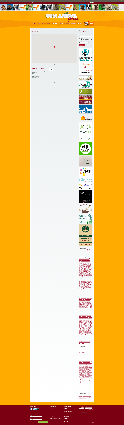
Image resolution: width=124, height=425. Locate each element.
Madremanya (85, 289)
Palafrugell (88, 296)
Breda (83, 257)
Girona (89, 276)
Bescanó (89, 253)
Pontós (84, 303)
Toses (80, 334)
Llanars (90, 287)
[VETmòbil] (85, 109)
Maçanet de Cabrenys (84, 291)
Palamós (80, 297)
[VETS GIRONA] (85, 172)
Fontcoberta (87, 274)
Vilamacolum (86, 341)
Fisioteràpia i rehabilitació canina (83, 366)
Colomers (89, 266)
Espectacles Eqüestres (86, 365)
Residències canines (81, 382)
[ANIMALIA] (85, 99)
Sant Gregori (84, 316)
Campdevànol (88, 260)
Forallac (90, 274)
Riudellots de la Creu (85, 307)
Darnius (82, 269)
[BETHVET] (85, 84)
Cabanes (86, 258)
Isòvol (89, 278)
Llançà (80, 288)
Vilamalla (89, 341)
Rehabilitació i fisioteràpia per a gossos (84, 380)
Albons (80, 250)
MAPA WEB (66, 418)
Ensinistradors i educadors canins (87, 363)
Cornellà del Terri (82, 267)
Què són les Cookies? (88, 0)
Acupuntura (51, 408)
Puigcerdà (81, 304)
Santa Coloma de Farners (87, 326)
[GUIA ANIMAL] (62, 21)
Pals (85, 299)
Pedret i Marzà (88, 300)
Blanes (84, 254)
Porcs (87, 397)
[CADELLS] (85, 186)
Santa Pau (83, 328)
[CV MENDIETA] (85, 219)
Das (84, 269)
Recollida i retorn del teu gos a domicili (84, 379)
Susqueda (80, 331)
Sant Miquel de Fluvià (86, 324)
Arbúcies (88, 250)
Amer (84, 250)
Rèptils (86, 398)
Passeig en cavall (52, 411)
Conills (88, 394)
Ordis (81, 296)
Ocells (82, 397)
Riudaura (80, 307)
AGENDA (61, 23)
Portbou (89, 303)
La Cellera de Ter (83, 282)
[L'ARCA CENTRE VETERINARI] (85, 161)
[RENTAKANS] (85, 208)
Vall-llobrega (87, 335)
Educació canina (81, 363)
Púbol (84, 304)
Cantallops (80, 263)
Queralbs (88, 304)
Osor (85, 296)
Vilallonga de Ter (81, 341)
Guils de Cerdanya (87, 277)
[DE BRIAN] (85, 118)
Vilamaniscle (81, 342)
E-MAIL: (31, 418)
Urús (84, 335)
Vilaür (87, 342)
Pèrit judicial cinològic (87, 378)
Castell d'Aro (81, 264)
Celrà (87, 265)
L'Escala (88, 279)
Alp (82, 250)
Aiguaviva (85, 249)
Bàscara (90, 257)
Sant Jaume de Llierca (85, 317)
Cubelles (80, 269)
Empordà (80, 271)
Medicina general (89, 370)
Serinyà (91, 329)
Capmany (84, 263)
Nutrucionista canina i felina (86, 372)
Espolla (80, 272)
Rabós (91, 304)
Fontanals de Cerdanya (86, 273)
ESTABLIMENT (81, 38)
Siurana (90, 330)
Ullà (90, 334)
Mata (79, 291)
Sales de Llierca (85, 309)
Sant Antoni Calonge (82, 311)
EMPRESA (79, 23)
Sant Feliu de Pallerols (85, 315)
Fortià (87, 275)
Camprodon (81, 262)
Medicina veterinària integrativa (83, 371)
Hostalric (86, 278)
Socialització (86, 385)
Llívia (82, 289)
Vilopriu (83, 343)
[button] (54, 47)
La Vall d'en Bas (87, 284)
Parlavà (83, 300)
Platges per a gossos (81, 375)
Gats (84, 396)
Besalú (86, 253)
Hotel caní (88, 369)
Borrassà (80, 257)
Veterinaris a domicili (53, 416)
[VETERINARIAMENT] (85, 78)
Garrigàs (84, 276)
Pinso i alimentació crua (87, 374)
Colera (86, 266)
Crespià (89, 267)
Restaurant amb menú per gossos (54, 421)
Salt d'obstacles (83, 383)
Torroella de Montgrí (85, 333)
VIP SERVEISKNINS (38, 68)
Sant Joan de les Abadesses (87, 318)
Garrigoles (90, 275)
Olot (80, 296)
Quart (85, 304)
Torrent (84, 332)
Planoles (80, 302)
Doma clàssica (88, 362)
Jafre (90, 278)
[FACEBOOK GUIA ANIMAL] (31, 409)
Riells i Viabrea (81, 306)
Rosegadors (83, 398)
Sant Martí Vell (81, 322)
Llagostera (83, 287)
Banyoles (84, 252)
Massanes (90, 290)
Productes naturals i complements (83, 376)
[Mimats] (85, 196)
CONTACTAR (58, 25)
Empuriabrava (84, 271)
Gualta (83, 277)
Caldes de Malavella (82, 259)
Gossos (87, 396)
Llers (82, 288)
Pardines (87, 299)
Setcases (84, 330)
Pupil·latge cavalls (81, 378)
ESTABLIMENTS (36, 23)
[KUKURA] (85, 180)
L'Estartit (81, 281)
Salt (88, 309)
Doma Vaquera (84, 362)
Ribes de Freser (84, 305)
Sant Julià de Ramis (82, 320)
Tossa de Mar (84, 334)
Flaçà (88, 272)
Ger (86, 276)
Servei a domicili (87, 383)
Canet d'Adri (88, 262)
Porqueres (86, 303)
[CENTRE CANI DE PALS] (85, 235)
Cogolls (84, 266)
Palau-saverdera (83, 298)
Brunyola (85, 257)
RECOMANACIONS (46, 23)
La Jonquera (88, 282)
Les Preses (84, 286)
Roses (87, 308)
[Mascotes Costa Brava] (85, 55)
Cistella (81, 266)
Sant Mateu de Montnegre (83, 323)
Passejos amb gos (83, 373)
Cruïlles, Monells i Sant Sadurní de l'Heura (85, 268)
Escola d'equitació (81, 364)
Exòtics (80, 396)
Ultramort (80, 335)
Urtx (83, 335)
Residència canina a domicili (87, 381)
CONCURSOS (67, 23)
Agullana (81, 249)
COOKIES (66, 421)
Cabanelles (82, 258)
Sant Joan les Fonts (82, 319)
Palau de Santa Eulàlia (85, 297)
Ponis (85, 397)
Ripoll (85, 306)
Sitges (88, 330)
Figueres (86, 272)
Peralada (80, 301)
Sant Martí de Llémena (88, 322)
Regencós (80, 305)
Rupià (90, 308)
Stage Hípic (89, 385)
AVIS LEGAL (66, 420)
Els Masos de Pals (88, 270)
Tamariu (83, 331)
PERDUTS (73, 23)
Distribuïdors (80, 362)
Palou (83, 299)
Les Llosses (86, 285)
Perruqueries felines (81, 374)
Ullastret (88, 334)
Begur (89, 252)
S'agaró (80, 309)
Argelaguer (84, 251)
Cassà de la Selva (88, 263)
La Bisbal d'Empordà (86, 281)
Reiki (90, 380)
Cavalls (86, 394)
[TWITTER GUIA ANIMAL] (34, 409)
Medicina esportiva (83, 370)
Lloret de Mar (87, 288)
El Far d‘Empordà (88, 269)
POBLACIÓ (81, 35)
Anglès (86, 250)
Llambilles (87, 287)
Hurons (90, 396)
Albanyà (88, 249)
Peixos (84, 397)
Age (79, 249)
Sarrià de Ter (88, 328)
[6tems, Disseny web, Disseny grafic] (93, 422)
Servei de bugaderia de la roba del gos (55, 418)
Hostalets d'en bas (81, 278)
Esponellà (82, 272)
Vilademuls (80, 340)
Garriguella (81, 276)
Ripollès (87, 306)
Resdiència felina (81, 381)
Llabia (87, 286)
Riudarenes (90, 306)
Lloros (80, 397)
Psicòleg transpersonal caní (88, 377)
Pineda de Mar (88, 301)
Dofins (90, 394)
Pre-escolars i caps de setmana (88, 375)
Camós (84, 262)
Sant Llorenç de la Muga (86, 321)
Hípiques (80, 370)
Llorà (80, 289)
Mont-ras (88, 293)
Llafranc (80, 287)
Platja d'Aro (87, 302)
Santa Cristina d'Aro (82, 327)
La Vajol (83, 284)
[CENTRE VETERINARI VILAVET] (85, 132)
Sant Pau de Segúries (84, 325)
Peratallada (84, 301)
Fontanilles (80, 274)
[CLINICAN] (85, 91)
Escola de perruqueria (86, 364)
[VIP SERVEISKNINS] (51, 70)
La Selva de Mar (83, 283)
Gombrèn (80, 277)
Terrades (89, 331)
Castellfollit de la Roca (87, 264)
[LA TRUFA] (85, 148)
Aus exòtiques (83, 394)
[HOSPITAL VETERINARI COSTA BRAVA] (85, 68)
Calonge (84, 260)
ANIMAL (80, 41)
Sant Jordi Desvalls (88, 319)
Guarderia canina (89, 368)
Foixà (82, 273)
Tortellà (90, 333)
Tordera (80, 332)
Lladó (89, 286)
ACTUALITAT (54, 23)
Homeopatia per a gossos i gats (83, 369)
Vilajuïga (90, 340)
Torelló (82, 332)
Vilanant (84, 342)
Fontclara (83, 274)
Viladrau (84, 340)
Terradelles (86, 331)
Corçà (86, 267)
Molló (83, 293)
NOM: (31, 415)
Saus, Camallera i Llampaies (84, 329)
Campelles (84, 261)
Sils (86, 330)
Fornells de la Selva (82, 275)
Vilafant (87, 340)
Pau (85, 300)
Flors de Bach (82, 367)
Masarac (85, 290)
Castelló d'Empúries (82, 265)
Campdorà (80, 261)
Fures (81, 396)
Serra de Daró (81, 330)
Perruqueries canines (88, 373)
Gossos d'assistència (84, 368)
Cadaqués (89, 258)
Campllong (88, 261)
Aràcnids (80, 394)
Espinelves (88, 271)
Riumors (84, 308)
